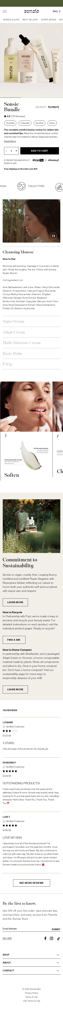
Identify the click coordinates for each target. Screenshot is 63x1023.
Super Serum (13, 322)
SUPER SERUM (48, 19)
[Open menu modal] (5, 11)
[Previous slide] (5, 60)
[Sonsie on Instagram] (51, 938)
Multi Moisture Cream (22, 343)
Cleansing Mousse (18, 252)
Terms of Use (31, 997)
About (7, 962)
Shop (6, 954)
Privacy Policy (31, 993)
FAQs (7, 364)
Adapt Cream (14, 332)
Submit (56, 929)
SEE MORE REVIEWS (31, 883)
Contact (8, 970)
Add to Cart (39, 150)
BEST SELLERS (30, 19)
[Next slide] (57, 60)
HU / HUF (7, 938)
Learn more (15, 602)
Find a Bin (14, 639)
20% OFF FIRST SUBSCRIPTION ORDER (31, 3)
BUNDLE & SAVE (11, 19)
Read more (10, 141)
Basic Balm (12, 354)
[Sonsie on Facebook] (45, 938)
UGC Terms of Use (31, 1000)
